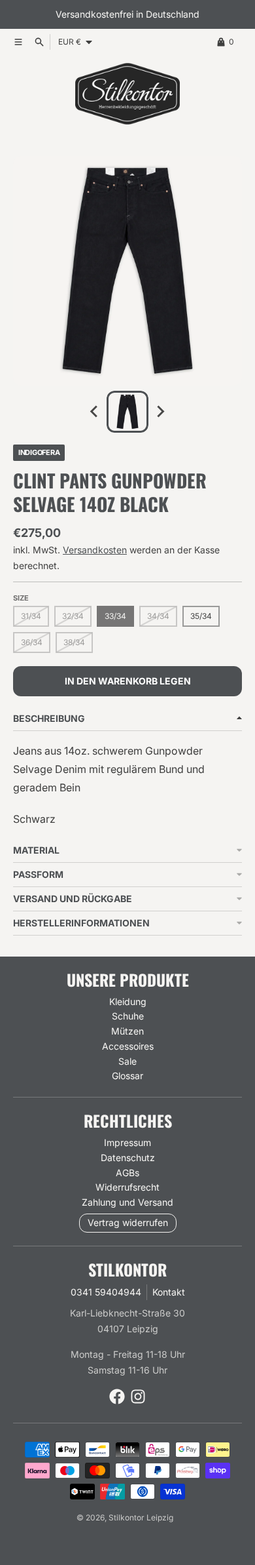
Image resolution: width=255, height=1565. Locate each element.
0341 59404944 (106, 1292)
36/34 (31, 642)
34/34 (158, 616)
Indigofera (39, 452)
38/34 (74, 642)
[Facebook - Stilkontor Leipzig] (117, 1396)
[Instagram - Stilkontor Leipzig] (138, 1396)
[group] (127, 412)
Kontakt (168, 1292)
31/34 (31, 616)
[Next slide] (160, 412)
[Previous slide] (95, 412)
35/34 (201, 616)
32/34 (73, 616)
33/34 (115, 616)
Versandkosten (95, 549)
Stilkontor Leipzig (141, 1517)
